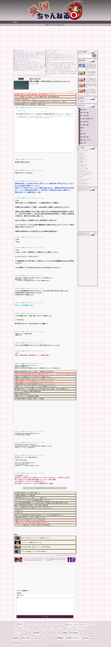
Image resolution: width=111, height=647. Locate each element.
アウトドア (28, 624)
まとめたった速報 (84, 168)
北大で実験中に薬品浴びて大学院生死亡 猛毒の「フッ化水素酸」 (30, 398)
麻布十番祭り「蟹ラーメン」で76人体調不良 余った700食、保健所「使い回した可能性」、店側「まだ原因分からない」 (42, 388)
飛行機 (93, 638)
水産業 (91, 633)
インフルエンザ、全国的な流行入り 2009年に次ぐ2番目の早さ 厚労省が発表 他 (32, 525)
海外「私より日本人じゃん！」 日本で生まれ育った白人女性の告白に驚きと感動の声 (61, 71)
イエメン (34, 624)
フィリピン (60, 628)
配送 (61, 638)
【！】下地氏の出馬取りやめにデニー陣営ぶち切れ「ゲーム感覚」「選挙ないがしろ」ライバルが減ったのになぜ (61, 64)
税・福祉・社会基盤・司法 (86, 118)
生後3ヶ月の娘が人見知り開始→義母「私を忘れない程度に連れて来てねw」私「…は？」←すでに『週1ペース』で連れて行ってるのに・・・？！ (45, 374)
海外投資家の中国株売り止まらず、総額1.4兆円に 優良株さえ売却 (30, 104)
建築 (66, 633)
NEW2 (81, 162)
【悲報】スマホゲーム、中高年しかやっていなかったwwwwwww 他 (30, 520)
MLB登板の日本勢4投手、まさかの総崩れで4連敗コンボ (27, 492)
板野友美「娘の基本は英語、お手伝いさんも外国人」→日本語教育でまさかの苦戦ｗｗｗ (30, 52)
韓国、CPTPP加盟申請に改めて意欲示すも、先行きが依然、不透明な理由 (31, 505)
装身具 (53, 638)
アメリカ (32, 83)
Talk (81, 177)
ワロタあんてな (83, 164)
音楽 (86, 638)
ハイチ (52, 628)
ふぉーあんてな (83, 185)
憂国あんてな (83, 158)
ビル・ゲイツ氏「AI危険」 (51, 52)
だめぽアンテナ (83, 161)
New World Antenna (84, 183)
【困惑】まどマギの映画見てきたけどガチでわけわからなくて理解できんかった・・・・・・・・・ (37, 376)
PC (21, 624)
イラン (47, 624)
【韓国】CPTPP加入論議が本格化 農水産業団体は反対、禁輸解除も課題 (60, 62)
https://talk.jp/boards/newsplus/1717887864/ (66, 555)
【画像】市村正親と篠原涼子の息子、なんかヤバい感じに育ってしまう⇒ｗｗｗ (30, 64)
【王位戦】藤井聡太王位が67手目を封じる (54, 54)
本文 (17, 597)
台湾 (44, 633)
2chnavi (82, 153)
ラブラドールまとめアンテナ (86, 179)
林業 (86, 633)
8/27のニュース (49, 61)
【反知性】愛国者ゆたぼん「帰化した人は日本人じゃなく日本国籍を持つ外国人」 (30, 54)
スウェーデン (24, 628)
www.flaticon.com (60, 645)
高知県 (18, 643)
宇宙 (37, 83)
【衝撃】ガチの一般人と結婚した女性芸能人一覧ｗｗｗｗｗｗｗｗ (27, 62)
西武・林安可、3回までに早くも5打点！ (22, 59)
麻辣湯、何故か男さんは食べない (22, 393)
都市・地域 (83, 109)
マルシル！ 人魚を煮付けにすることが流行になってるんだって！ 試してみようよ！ (33, 507)
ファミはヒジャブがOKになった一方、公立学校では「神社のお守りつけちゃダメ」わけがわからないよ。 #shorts (40, 101)
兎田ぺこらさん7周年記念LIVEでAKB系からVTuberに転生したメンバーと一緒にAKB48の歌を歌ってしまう (39, 515)
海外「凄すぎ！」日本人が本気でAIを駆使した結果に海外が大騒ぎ (58, 68)
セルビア (33, 628)
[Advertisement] (55, 37)
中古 (24, 633)
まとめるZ (82, 176)
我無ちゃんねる (83, 165)
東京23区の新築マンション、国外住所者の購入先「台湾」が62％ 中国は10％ (29, 68)
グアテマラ (93, 624)
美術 (44, 638)
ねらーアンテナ (83, 159)
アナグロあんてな (84, 150)
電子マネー (74, 638)
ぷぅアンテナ (83, 182)
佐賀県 (29, 633)
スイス (16, 628)
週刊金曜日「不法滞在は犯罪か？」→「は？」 (25, 99)
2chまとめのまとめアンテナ (86, 173)
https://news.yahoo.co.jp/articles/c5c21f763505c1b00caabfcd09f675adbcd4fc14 (35, 111)
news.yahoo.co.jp (21, 110)
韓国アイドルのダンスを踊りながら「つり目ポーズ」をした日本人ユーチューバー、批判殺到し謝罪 (61, 59)
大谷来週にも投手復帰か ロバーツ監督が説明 (25, 495)
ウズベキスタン (54, 624)
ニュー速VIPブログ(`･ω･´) (86, 174)
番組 (17, 638)
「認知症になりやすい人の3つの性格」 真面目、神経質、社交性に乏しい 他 (32, 522)
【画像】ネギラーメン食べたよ (52, 50)
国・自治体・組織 (84, 124)
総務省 (39, 638)
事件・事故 (83, 133)
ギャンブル (73, 624)
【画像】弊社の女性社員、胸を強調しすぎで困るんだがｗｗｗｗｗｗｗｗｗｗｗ (61, 57)
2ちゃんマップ (83, 156)
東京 (82, 633)
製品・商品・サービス (86, 140)
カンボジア (62, 624)
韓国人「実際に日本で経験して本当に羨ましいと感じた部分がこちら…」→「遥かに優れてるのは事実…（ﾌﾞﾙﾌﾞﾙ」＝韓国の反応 (61, 69)
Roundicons (54, 645)
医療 (37, 633)
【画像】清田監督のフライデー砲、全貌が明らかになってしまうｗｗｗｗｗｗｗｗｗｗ (34, 381)
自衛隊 (48, 638)
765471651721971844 (19, 50)
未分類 (82, 127)
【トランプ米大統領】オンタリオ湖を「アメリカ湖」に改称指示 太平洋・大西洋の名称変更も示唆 (37, 96)
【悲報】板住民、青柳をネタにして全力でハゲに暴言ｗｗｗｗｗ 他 (27, 69)
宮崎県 (51, 633)
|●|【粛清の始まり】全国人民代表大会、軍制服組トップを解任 (26, 55)
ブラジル (69, 629)
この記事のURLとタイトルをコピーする (45, 488)
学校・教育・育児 (84, 121)
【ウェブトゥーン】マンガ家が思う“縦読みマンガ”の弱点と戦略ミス (59, 66)
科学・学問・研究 (35, 79)
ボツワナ (88, 628)
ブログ (82, 130)
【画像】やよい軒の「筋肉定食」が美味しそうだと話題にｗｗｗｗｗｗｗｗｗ (60, 55)
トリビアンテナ (83, 167)
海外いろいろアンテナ (85, 171)
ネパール (45, 628)
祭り (33, 638)
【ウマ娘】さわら (19, 510)
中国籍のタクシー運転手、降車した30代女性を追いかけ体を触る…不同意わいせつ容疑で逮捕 (30, 66)
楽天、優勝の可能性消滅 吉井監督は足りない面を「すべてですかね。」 (28, 57)
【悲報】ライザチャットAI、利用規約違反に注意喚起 (27, 396)
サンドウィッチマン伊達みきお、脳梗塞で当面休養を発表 (28, 391)
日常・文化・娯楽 (84, 112)
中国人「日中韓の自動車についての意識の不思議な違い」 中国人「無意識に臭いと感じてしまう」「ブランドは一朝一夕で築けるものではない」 (61, 73)
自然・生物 (83, 143)
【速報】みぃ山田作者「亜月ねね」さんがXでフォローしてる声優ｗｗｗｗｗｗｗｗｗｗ (34, 379)
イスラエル (41, 624)
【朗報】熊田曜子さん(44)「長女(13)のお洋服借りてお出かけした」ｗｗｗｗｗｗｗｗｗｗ (35, 384)
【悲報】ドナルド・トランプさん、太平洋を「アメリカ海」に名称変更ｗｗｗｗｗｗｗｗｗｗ (35, 386)
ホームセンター (79, 628)
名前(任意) (18, 593)
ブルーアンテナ (83, 152)
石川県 (26, 638)
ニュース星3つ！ (83, 170)
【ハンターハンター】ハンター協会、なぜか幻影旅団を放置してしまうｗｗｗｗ (33, 500)
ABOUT (15, 22)
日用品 (75, 633)
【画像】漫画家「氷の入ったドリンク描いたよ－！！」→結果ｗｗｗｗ (31, 497)
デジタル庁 (39, 628)
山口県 (58, 633)
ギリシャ (85, 625)
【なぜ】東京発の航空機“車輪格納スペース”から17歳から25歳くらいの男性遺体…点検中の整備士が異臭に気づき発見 (41, 502)
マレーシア (17, 633)
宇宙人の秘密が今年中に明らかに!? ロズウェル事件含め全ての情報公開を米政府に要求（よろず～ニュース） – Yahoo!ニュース (44, 114)
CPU (15, 624)
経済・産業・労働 (84, 137)
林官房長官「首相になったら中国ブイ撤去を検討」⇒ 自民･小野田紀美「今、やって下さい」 (35, 94)
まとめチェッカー (84, 155)
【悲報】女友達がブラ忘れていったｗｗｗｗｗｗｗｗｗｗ (25, 61)
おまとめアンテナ (84, 180)
